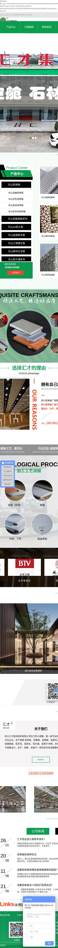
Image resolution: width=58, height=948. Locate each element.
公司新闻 (37, 831)
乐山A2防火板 (15, 227)
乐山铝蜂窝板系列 (18, 218)
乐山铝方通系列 (16, 259)
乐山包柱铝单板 (15, 205)
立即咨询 (15, 273)
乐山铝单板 (14, 184)
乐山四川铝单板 (30, 145)
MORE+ (40, 760)
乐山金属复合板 (16, 235)
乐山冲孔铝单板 (15, 199)
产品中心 (21, 915)
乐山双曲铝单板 (15, 193)
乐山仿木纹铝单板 (17, 211)
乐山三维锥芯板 (16, 243)
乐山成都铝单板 (16, 145)
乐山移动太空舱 (16, 251)
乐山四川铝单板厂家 (45, 145)
